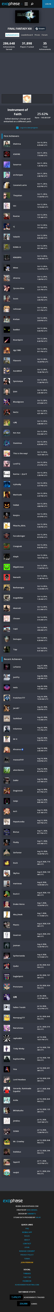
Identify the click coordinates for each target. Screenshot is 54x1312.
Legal (27, 1247)
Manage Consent (27, 1251)
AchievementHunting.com (27, 1284)
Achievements (12, 35)
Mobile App (27, 1232)
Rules (27, 1236)
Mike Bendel (32, 1210)
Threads (27, 1273)
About (27, 1240)
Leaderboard (27, 35)
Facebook (27, 1281)
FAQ (27, 1228)
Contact (27, 1243)
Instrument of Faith (17, 112)
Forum (45, 35)
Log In (48, 4)
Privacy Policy (27, 1255)
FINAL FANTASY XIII (20, 28)
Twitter (27, 1277)
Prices (37, 35)
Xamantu (31, 1213)
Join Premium (27, 1262)
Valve (38, 1217)
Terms (27, 1258)
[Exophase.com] (12, 4)
